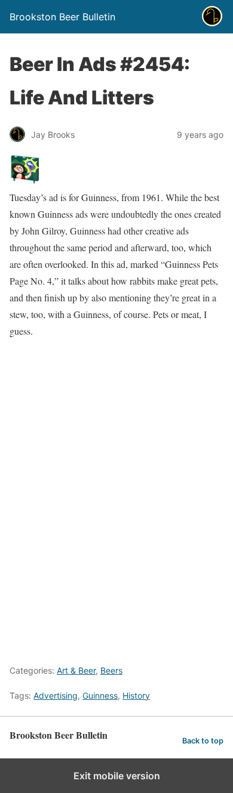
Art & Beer (76, 670)
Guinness (100, 695)
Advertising (55, 695)
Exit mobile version (116, 776)
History (136, 695)
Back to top (202, 740)
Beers (111, 670)
